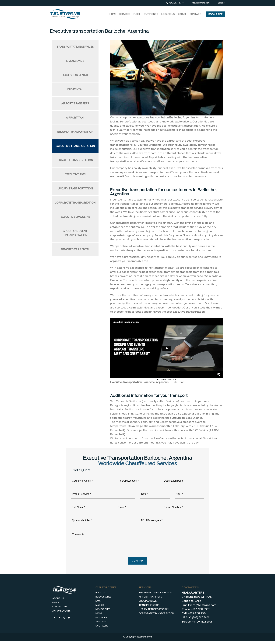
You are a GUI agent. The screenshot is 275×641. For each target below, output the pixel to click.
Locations (168, 14)
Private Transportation (75, 160)
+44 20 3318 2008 (202, 621)
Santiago (101, 621)
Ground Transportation (75, 131)
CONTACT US (59, 606)
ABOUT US (58, 598)
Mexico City (102, 609)
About (182, 14)
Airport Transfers (75, 103)
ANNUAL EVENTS (61, 611)
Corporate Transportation (75, 202)
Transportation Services (75, 46)
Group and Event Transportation (75, 233)
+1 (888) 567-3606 (199, 617)
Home (112, 14)
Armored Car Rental (75, 249)
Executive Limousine (75, 216)
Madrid (99, 605)
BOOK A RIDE (215, 14)
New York (101, 617)
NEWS (55, 602)
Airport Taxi (75, 117)
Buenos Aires (103, 597)
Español (221, 3)
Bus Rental (75, 89)
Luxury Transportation (75, 188)
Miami (98, 613)
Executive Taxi (75, 174)
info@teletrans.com (201, 3)
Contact (195, 14)
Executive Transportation (75, 146)
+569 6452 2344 (197, 613)
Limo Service (75, 61)
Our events (151, 14)
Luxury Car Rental (75, 75)
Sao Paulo (101, 626)
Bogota (100, 592)
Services (124, 14)
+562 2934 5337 (176, 3)
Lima (98, 601)
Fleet (137, 14)
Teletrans (178, 382)
